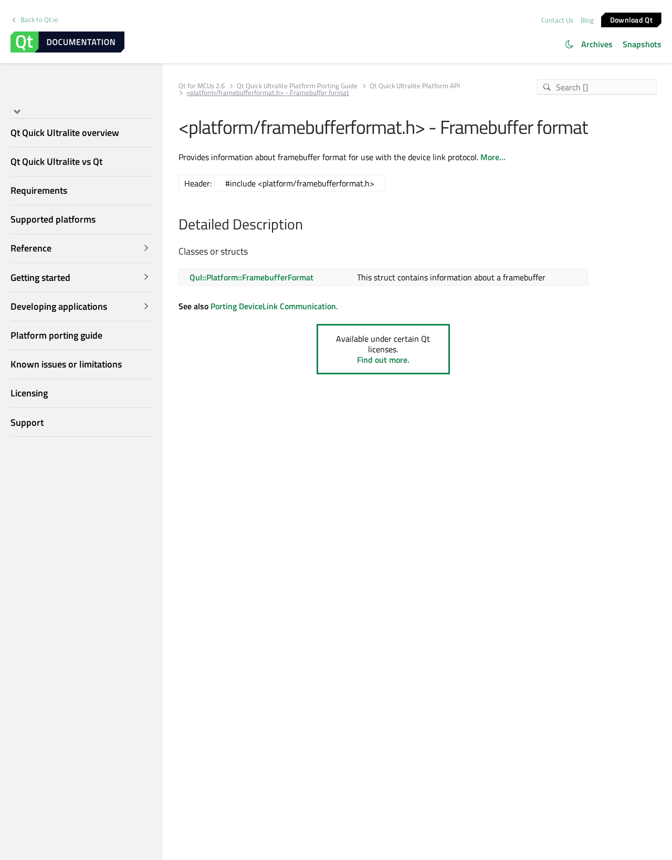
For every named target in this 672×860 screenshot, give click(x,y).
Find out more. (383, 359)
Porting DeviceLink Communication (273, 306)
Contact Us (557, 20)
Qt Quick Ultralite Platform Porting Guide (297, 85)
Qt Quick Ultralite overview (64, 132)
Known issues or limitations (66, 364)
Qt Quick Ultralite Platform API (415, 85)
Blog (587, 20)
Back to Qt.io (39, 19)
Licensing (29, 393)
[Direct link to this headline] (308, 225)
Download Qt (631, 19)
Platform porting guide (56, 335)
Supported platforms (53, 219)
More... (493, 157)
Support (27, 422)
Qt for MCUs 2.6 (201, 85)
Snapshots (642, 44)
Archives (597, 44)
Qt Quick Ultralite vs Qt (56, 161)
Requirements (38, 190)
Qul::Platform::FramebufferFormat (251, 277)
